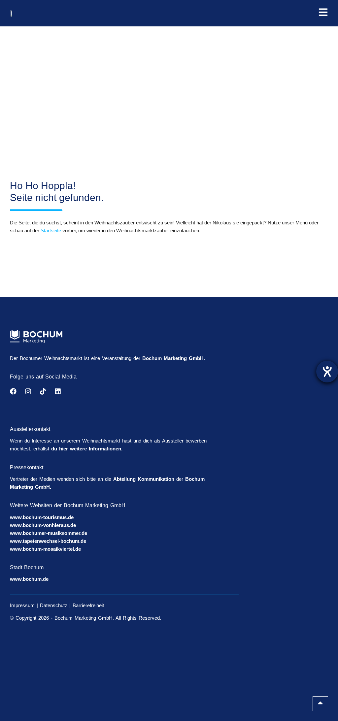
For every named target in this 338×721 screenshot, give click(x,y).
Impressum (22, 605)
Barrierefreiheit (88, 605)
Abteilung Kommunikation (143, 479)
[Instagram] (28, 391)
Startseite (51, 230)
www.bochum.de (29, 579)
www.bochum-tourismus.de (42, 517)
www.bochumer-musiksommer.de (48, 533)
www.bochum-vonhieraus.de (43, 525)
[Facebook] (13, 391)
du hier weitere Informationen (86, 448)
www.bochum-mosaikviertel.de (45, 549)
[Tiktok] (43, 391)
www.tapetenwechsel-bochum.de (48, 541)
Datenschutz (53, 605)
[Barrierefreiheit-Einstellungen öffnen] (327, 371)
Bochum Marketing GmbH (173, 358)
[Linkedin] (57, 391)
